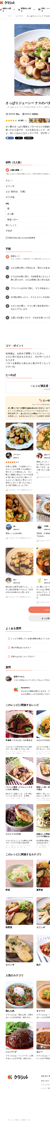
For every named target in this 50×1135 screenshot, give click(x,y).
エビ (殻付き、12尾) (15, 191)
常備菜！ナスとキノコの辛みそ (19, 740)
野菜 (8, 890)
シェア (11, 138)
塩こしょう (11, 225)
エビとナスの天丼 (13, 834)
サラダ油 (10, 197)
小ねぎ (9, 230)
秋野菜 (9, 927)
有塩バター (12, 219)
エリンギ (10, 186)
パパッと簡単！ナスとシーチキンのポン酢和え (19, 788)
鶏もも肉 (10, 1011)
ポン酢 (10, 214)
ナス (8, 180)
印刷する (29, 138)
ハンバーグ (11, 1052)
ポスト (20, 138)
